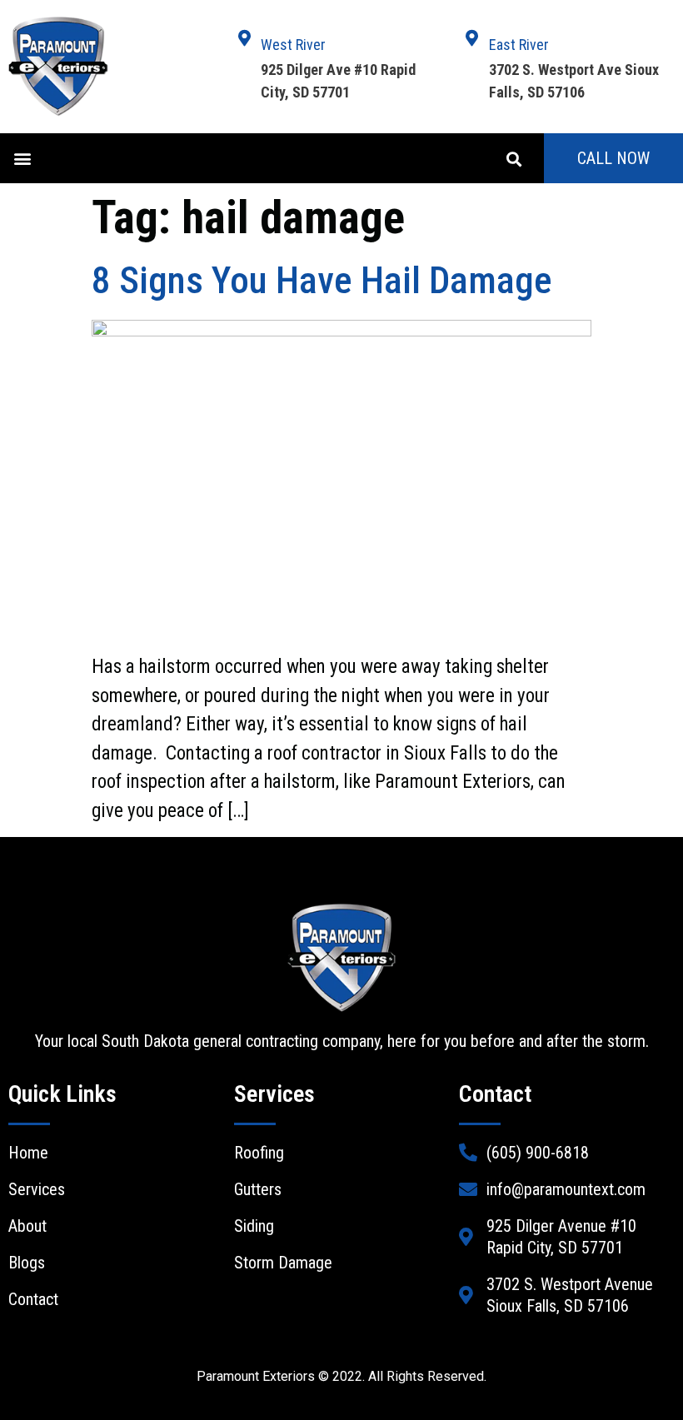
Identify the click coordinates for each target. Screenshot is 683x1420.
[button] (22, 158)
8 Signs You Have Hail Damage (322, 280)
